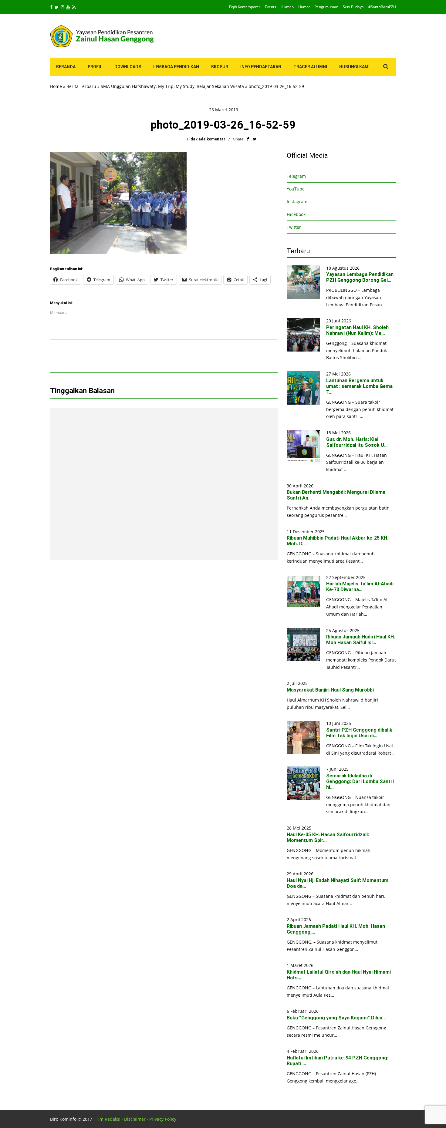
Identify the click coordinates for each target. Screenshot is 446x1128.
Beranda (66, 66)
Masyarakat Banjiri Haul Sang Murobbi (330, 690)
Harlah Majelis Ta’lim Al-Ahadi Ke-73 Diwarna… (360, 586)
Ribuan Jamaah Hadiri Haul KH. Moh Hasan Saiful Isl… (360, 639)
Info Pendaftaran (260, 66)
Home (56, 86)
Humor (304, 6)
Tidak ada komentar (205, 139)
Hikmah (287, 6)
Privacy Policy (162, 1119)
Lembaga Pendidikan (176, 66)
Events (270, 6)
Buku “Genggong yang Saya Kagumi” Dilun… (336, 1018)
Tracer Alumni (310, 66)
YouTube (296, 189)
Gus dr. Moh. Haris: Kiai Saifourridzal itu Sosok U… (357, 442)
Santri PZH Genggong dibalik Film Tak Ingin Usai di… (359, 733)
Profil (95, 66)
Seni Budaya (353, 6)
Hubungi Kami (354, 66)
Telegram (296, 176)
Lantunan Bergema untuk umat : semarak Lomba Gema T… (359, 386)
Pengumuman (326, 6)
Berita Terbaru (81, 86)
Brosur (219, 66)
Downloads (127, 66)
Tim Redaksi (108, 1119)
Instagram (297, 201)
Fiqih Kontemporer (244, 6)
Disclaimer (135, 1119)
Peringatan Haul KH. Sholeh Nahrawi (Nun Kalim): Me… (357, 330)
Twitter (294, 227)
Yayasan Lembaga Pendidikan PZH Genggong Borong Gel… (360, 277)
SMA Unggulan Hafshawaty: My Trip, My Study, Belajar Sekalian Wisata (172, 86)
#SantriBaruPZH (382, 6)
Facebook (296, 214)
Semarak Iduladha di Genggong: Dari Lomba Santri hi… (360, 781)
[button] (118, 203)
